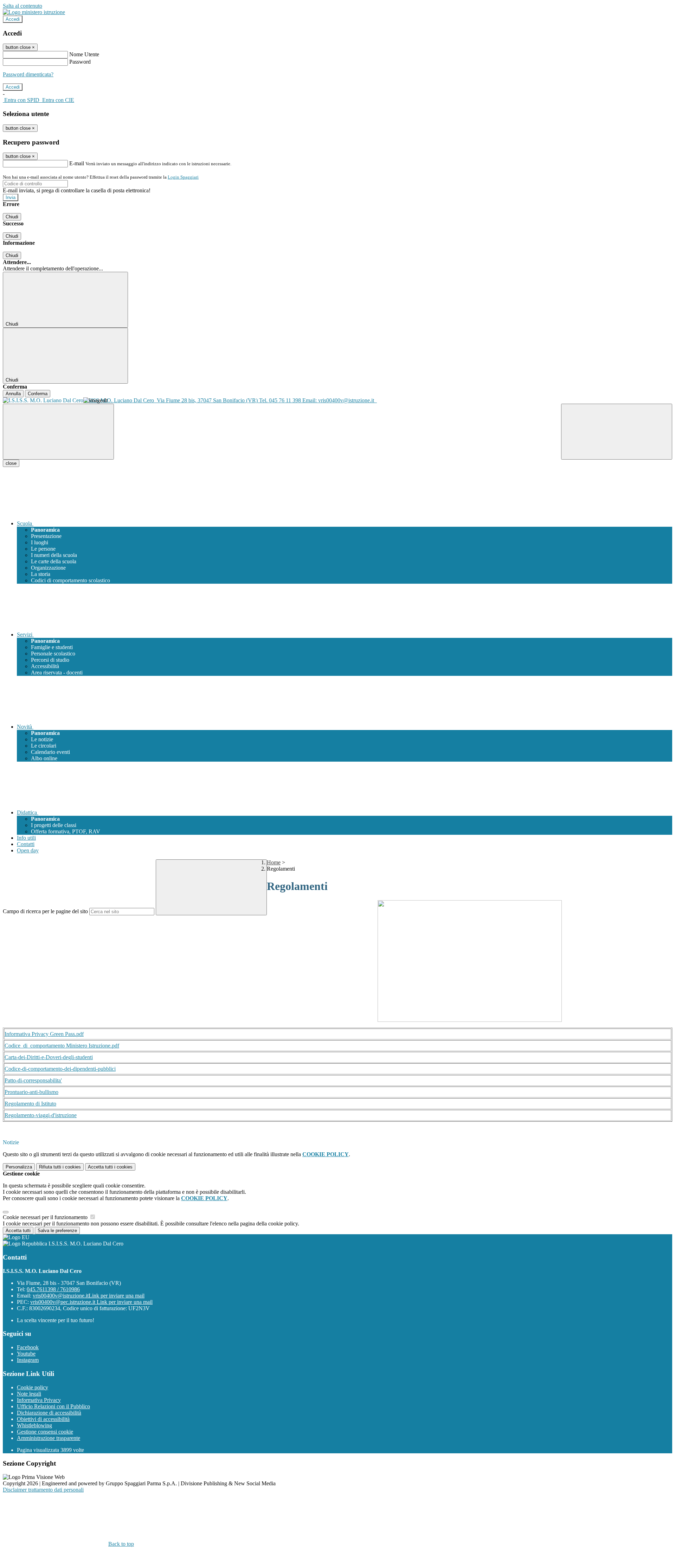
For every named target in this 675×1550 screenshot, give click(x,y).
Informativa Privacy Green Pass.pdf (44, 1034)
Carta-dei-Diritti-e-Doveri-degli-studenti (49, 1057)
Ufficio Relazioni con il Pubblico (53, 1406)
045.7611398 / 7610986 (53, 1289)
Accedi (13, 19)
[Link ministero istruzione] (34, 12)
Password (80, 62)
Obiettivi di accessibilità (43, 1419)
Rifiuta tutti (60, 1167)
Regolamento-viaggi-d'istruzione (41, 1115)
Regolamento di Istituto (30, 1104)
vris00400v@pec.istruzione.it (91, 1302)
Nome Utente (84, 54)
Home (274, 862)
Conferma (37, 393)
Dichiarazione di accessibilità (49, 1413)
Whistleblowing (34, 1425)
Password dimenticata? (28, 74)
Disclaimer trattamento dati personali (43, 1490)
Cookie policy (32, 1387)
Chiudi (12, 216)
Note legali (29, 1394)
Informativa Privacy (39, 1400)
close (11, 463)
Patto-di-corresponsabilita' (33, 1080)
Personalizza (19, 1167)
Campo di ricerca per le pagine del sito (45, 911)
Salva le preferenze (57, 1230)
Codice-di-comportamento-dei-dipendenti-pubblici (60, 1069)
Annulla (13, 393)
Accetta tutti (110, 1167)
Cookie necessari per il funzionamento (46, 1217)
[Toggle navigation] (58, 432)
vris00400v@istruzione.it (88, 1296)
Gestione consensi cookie (45, 1432)
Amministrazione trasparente (48, 1438)
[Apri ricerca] (616, 432)
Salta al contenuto (22, 6)
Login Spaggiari (183, 177)
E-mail (76, 163)
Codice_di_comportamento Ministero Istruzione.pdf (62, 1046)
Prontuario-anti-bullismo (31, 1092)
